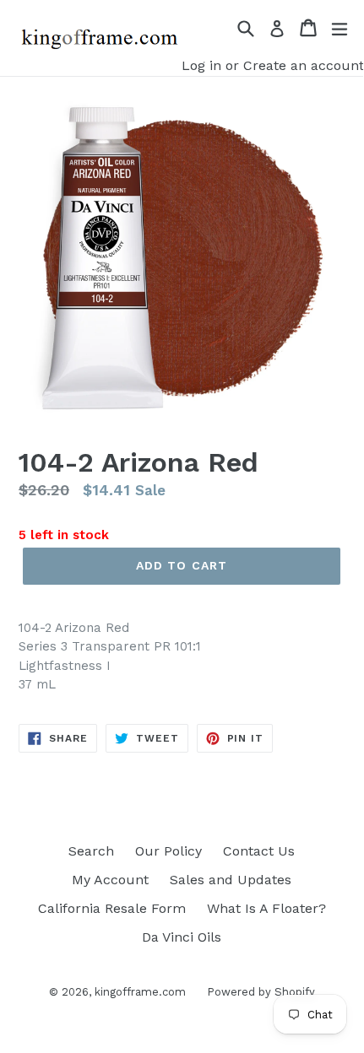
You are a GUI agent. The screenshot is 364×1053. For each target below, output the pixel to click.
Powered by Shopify (261, 992)
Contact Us (259, 851)
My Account (110, 880)
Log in (201, 65)
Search (91, 851)
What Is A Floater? (266, 908)
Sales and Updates (230, 880)
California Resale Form (112, 908)
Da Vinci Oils (181, 937)
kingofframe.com (140, 992)
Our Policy (168, 851)
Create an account (303, 65)
